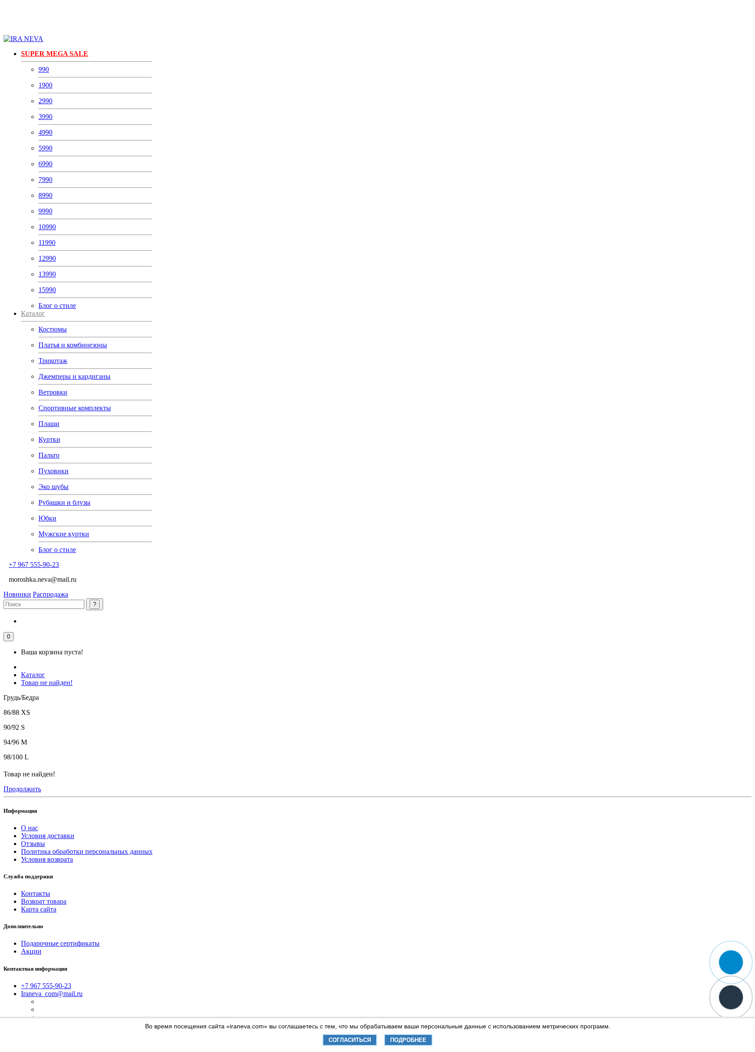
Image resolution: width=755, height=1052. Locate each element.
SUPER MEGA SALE (54, 53)
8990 (45, 195)
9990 (45, 211)
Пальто (48, 455)
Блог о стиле (57, 305)
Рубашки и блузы (64, 502)
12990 (47, 258)
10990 (47, 227)
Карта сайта (38, 909)
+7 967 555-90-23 (34, 564)
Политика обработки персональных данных (86, 851)
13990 (47, 274)
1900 (45, 85)
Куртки (49, 439)
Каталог (33, 674)
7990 (45, 179)
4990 (45, 132)
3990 (45, 116)
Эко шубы (53, 486)
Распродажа (50, 594)
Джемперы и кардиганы (74, 376)
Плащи (48, 423)
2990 (45, 101)
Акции (31, 951)
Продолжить (22, 789)
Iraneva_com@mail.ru (52, 993)
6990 (45, 164)
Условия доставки (47, 835)
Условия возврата (47, 859)
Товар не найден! (47, 682)
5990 (45, 148)
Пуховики (53, 471)
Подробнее (408, 1040)
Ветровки (52, 392)
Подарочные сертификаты (60, 943)
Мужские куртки (63, 534)
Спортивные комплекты (74, 408)
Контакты (35, 893)
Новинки (17, 594)
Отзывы (33, 843)
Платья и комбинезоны (72, 345)
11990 (46, 242)
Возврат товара (43, 901)
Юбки (47, 518)
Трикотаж (52, 360)
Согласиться (350, 1040)
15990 (47, 290)
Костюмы (52, 329)
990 (43, 69)
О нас (29, 828)
